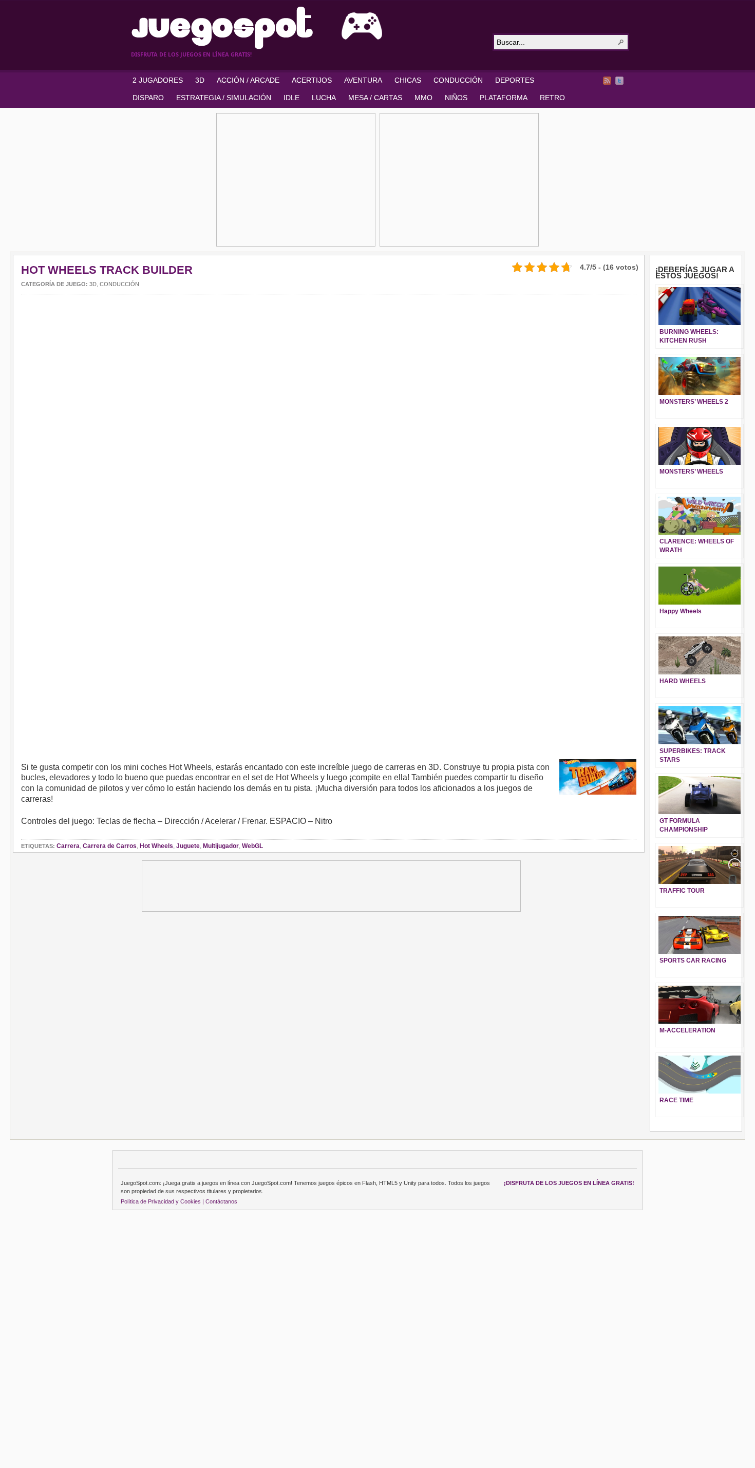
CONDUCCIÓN (458, 80)
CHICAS (407, 80)
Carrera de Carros (110, 846)
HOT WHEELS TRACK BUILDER (107, 270)
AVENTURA (363, 80)
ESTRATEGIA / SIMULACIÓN (223, 97)
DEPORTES (514, 80)
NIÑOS (456, 97)
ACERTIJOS (312, 80)
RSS (607, 81)
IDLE (291, 97)
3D (199, 80)
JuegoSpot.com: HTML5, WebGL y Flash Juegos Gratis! (305, 28)
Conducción (119, 284)
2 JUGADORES (158, 80)
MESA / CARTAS (375, 97)
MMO (423, 97)
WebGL (252, 846)
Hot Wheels (156, 846)
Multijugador (221, 846)
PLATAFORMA (503, 97)
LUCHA (324, 97)
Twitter (619, 81)
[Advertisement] (296, 180)
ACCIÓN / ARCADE (248, 80)
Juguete (188, 846)
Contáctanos (221, 1201)
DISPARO (148, 97)
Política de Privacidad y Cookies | (162, 1201)
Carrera (68, 846)
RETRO (552, 97)
